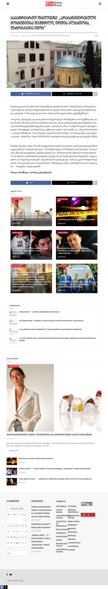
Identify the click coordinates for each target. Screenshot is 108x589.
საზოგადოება (74, 543)
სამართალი (73, 546)
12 (14, 532)
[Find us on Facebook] (7, 574)
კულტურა (72, 506)
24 (8, 543)
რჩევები (71, 539)
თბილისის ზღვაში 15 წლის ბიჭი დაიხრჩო (76, 220)
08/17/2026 (62, 290)
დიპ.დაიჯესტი (62, 530)
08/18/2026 (62, 257)
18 (11, 537)
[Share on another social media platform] (95, 94)
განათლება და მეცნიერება (61, 524)
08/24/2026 (62, 223)
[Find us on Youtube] (11, 574)
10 (8, 532)
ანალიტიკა (61, 506)
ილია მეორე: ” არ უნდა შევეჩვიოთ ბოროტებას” (39, 312)
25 (12, 543)
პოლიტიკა (72, 532)
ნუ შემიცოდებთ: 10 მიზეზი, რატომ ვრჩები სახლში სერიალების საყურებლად (51, 321)
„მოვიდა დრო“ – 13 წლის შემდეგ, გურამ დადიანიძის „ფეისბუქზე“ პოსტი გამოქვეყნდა (30, 250)
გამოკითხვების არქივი (63, 517)
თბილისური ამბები (61, 545)
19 (14, 537)
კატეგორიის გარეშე (61, 551)
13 (17, 532)
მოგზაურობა (74, 522)
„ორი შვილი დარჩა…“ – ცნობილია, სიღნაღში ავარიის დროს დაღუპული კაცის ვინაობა (74, 250)
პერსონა (72, 529)
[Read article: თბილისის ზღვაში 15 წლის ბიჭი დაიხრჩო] (76, 211)
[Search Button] (100, 4)
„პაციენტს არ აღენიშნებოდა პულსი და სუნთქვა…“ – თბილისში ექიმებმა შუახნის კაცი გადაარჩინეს (75, 284)
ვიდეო (59, 540)
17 (8, 537)
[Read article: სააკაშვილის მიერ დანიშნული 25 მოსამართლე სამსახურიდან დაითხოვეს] (13, 331)
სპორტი (71, 550)
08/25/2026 (17, 223)
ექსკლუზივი (62, 537)
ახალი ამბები (36, 36)
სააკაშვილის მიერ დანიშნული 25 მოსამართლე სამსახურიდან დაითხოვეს (50, 330)
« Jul (8, 553)
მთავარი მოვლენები (52, 36)
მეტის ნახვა (15, 451)
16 (26, 532)
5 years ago (15, 36)
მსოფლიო (72, 525)
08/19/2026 (17, 257)
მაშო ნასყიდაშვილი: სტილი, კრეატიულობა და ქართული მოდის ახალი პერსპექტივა (31, 217)
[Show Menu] (8, 4)
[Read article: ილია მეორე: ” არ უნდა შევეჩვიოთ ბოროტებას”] (13, 314)
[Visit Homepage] (54, 4)
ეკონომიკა (61, 533)
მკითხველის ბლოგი (73, 517)
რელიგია (66, 36)
